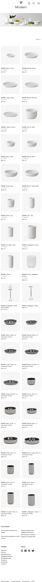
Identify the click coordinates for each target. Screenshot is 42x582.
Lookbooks (4, 562)
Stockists (4, 560)
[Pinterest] (29, 551)
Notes (33, 581)
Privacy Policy (26, 581)
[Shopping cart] (29, 3)
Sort (38, 39)
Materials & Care (6, 554)
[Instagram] (22, 551)
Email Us (3, 564)
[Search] (34, 3)
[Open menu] (39, 3)
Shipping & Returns (6, 556)
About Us (3, 550)
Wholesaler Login (6, 558)
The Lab (3, 552)
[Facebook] (26, 551)
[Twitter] (33, 551)
